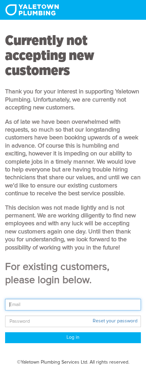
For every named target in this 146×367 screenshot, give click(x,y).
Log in (73, 337)
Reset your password (115, 321)
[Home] (32, 10)
